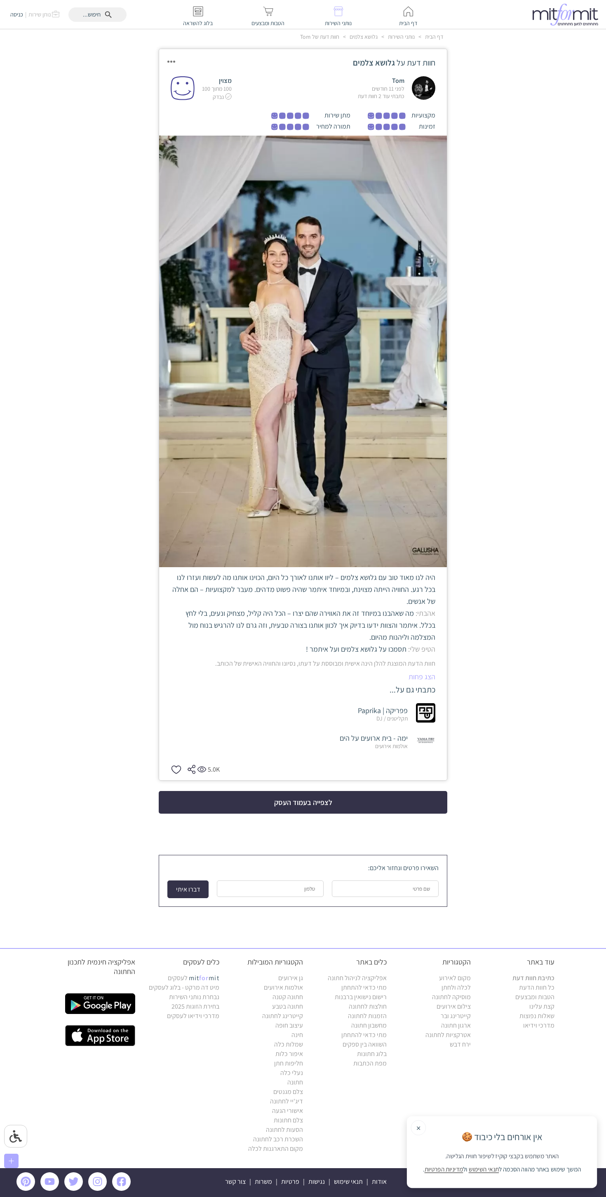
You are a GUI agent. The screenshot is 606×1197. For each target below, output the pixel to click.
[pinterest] (27, 1188)
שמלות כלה (288, 1044)
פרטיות (290, 1181)
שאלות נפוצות (536, 1016)
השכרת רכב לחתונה (278, 1139)
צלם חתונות (288, 1120)
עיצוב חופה (289, 1025)
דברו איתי (188, 889)
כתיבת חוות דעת (533, 978)
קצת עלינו (541, 1006)
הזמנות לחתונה (367, 1016)
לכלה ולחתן (456, 987)
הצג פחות (422, 676)
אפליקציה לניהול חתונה (357, 978)
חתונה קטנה (287, 997)
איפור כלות (289, 1053)
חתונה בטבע (287, 1006)
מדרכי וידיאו (538, 1025)
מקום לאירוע (455, 978)
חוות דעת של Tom (319, 36)
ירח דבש (460, 1044)
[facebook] (123, 1188)
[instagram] (99, 1188)
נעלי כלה (291, 1072)
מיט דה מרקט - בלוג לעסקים (184, 987)
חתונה (295, 1082)
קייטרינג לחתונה (282, 1016)
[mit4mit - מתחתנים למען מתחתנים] (567, 14)
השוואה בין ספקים (365, 1044)
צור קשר (235, 1181)
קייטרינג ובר (456, 1016)
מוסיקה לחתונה (451, 997)
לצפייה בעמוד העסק (303, 802)
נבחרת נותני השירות (194, 997)
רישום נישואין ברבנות (361, 997)
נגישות (316, 1181)
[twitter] (75, 1188)
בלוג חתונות (372, 1053)
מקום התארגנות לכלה (275, 1148)
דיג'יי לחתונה (286, 1101)
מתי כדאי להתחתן (364, 987)
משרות (263, 1181)
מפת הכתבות (370, 1063)
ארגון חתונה (456, 1025)
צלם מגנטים (288, 1091)
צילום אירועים (454, 1006)
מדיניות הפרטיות (444, 1169)
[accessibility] (15, 1136)
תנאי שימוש (348, 1181)
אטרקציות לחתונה (448, 1034)
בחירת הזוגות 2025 (195, 1006)
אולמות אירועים (283, 987)
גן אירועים (290, 978)
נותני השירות (401, 36)
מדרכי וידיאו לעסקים (193, 1016)
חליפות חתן (288, 1063)
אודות (379, 1181)
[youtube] (51, 1188)
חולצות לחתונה (368, 1006)
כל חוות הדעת (536, 987)
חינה (297, 1034)
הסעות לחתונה (284, 1129)
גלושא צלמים (363, 36)
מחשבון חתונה (369, 1025)
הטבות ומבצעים (534, 997)
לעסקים (193, 978)
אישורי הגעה (287, 1110)
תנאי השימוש (484, 1169)
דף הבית (433, 36)
